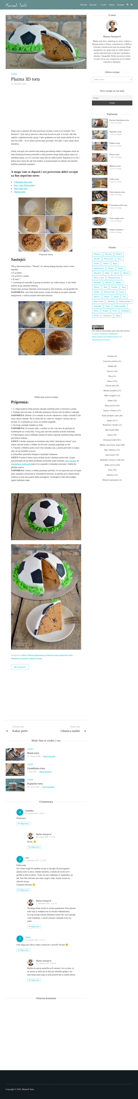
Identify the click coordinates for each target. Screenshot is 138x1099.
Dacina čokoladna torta (119, 120)
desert (31, 655)
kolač (117, 273)
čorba (97, 316)
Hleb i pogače (110, 395)
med (124, 287)
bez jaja (109, 254)
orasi (122, 292)
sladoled (111, 301)
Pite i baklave (110, 450)
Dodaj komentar (49, 756)
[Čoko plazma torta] (99, 196)
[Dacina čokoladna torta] (99, 123)
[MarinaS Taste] (16, 5)
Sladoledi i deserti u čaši (110, 460)
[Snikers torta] (99, 146)
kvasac (108, 282)
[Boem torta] (15, 754)
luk (106, 287)
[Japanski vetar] (99, 134)
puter (117, 297)
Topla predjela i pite (110, 415)
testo (108, 306)
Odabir (111, 366)
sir (125, 297)
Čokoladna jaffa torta (118, 205)
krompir (98, 282)
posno (107, 297)
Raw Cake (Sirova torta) (24, 185)
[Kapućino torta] (15, 785)
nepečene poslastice (20, 658)
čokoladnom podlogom (21, 464)
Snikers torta (114, 143)
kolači (126, 273)
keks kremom (71, 461)
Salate (110, 400)
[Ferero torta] (99, 157)
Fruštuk (111, 356)
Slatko (109, 420)
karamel (98, 273)
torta (40, 658)
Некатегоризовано (111, 480)
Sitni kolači (110, 455)
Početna (83, 5)
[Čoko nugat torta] (99, 221)
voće (115, 311)
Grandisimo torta (36, 768)
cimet (97, 264)
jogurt (111, 268)
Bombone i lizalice (111, 425)
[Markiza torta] (99, 170)
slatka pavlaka (125, 301)
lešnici (119, 282)
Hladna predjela (110, 390)
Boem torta (33, 752)
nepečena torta (66, 655)
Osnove (110, 371)
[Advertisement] (46, 109)
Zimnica (110, 475)
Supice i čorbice (110, 410)
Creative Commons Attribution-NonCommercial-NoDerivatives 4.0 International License (107, 337)
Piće (110, 376)
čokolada (125, 311)
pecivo (97, 297)
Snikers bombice (116, 230)
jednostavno (41, 655)
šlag (118, 316)
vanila (106, 311)
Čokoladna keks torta (23, 182)
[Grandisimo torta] (15, 769)
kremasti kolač (114, 278)
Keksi (110, 435)
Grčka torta (114, 179)
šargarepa (107, 316)
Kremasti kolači (110, 440)
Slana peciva (110, 405)
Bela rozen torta (20, 188)
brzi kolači (109, 259)
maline (114, 287)
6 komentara (21, 667)
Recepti (93, 5)
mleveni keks (53, 655)
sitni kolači (99, 301)
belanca (98, 254)
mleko (97, 292)
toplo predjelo (120, 306)
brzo (25, 655)
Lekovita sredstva (110, 361)
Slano (109, 381)
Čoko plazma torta (117, 192)
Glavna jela (110, 385)
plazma (33, 658)
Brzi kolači (110, 430)
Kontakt (120, 5)
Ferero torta (114, 154)
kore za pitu (99, 278)
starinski (98, 306)
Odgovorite (24, 824)
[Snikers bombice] (99, 233)
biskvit (119, 254)
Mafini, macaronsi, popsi (110, 445)
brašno (97, 259)
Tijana (27, 937)
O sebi (103, 5)
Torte (14, 74)
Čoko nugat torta (116, 218)
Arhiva (112, 5)
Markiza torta (19, 192)
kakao (121, 268)
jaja (115, 264)
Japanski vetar (115, 132)
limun (97, 287)
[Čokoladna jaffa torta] (99, 209)
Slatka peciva (110, 465)
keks (108, 273)
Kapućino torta (35, 783)
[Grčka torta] (99, 183)
